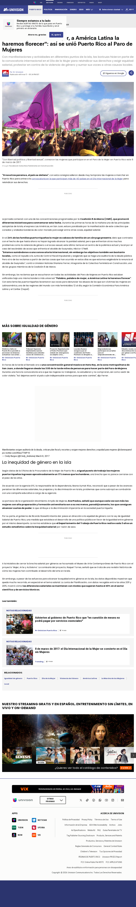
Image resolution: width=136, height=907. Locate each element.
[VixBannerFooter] (68, 789)
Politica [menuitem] (48, 9)
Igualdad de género (13, 678)
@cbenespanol (125, 449)
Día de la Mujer (48, 678)
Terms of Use (116, 820)
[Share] (131, 73)
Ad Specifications (78, 830)
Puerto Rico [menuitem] (35, 9)
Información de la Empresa (76, 825)
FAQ (99, 830)
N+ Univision (18, 72)
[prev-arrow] (0, 755)
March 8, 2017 (42, 456)
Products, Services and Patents (109, 835)
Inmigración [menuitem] (61, 9)
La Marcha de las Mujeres (112, 678)
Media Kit (91, 830)
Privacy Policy (87, 820)
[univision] (13, 9)
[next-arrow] (133, 755)
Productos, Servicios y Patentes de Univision (104, 841)
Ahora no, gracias (37, 34)
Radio (92, 2)
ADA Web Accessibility (98, 825)
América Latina (90, 678)
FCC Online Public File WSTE (92, 862)
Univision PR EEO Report (112, 857)
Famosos (70, 2)
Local (6, 684)
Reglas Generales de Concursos (88, 846)
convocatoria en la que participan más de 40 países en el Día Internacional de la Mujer (77, 178)
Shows (60, 2)
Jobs (120, 825)
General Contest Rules (113, 846)
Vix (41, 2)
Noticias (49, 2)
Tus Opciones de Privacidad (110, 851)
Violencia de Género (69, 678)
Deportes (81, 2)
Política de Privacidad (71, 820)
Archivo (112, 825)
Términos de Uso (101, 820)
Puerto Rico (32, 678)
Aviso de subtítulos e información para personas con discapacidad (94, 867)
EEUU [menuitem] (81, 9)
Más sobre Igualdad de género (30, 326)
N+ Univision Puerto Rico (11, 359)
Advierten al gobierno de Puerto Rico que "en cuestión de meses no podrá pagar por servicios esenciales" (77, 619)
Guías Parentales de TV (112, 830)
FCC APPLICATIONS (114, 862)
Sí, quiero (56, 34)
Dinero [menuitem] (73, 9)
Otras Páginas (50, 800)
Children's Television (88, 851)
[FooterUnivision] (23, 800)
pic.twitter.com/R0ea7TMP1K (16, 453)
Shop (100, 2)
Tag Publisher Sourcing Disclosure (81, 835)
